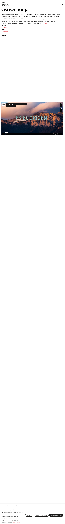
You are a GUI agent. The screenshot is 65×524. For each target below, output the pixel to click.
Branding (3, 32)
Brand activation (5, 31)
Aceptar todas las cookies (56, 515)
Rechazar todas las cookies (41, 515)
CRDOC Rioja (4, 27)
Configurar (29, 515)
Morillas (44, 23)
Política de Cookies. (16, 522)
